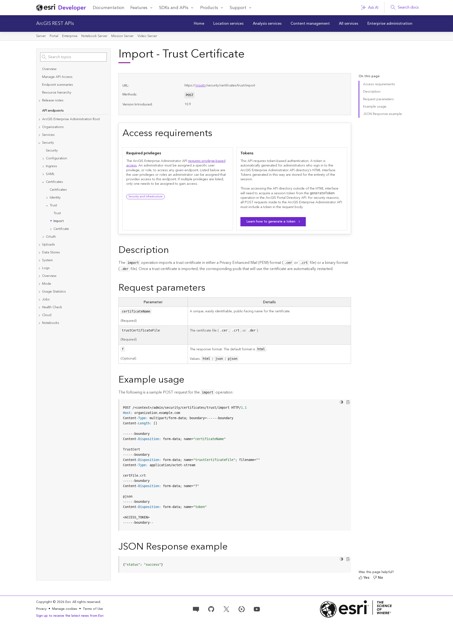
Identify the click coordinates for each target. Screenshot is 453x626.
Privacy (41, 609)
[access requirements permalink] (216, 134)
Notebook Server (94, 36)
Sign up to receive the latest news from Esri (69, 616)
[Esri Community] (196, 608)
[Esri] (356, 609)
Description (371, 92)
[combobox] (73, 57)
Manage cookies (64, 609)
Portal (54, 36)
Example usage (374, 106)
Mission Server (122, 36)
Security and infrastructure (145, 196)
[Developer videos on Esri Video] (241, 608)
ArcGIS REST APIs (55, 23)
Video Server (147, 36)
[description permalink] (172, 251)
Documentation (108, 7)
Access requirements (379, 84)
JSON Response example (382, 114)
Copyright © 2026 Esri (53, 602)
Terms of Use (93, 609)
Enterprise (70, 36)
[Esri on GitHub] (211, 608)
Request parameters (378, 99)
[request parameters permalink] (209, 289)
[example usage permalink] (188, 381)
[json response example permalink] (231, 548)
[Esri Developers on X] (226, 608)
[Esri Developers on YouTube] (257, 608)
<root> (200, 85)
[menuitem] (199, 23)
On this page (369, 76)
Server (41, 36)
